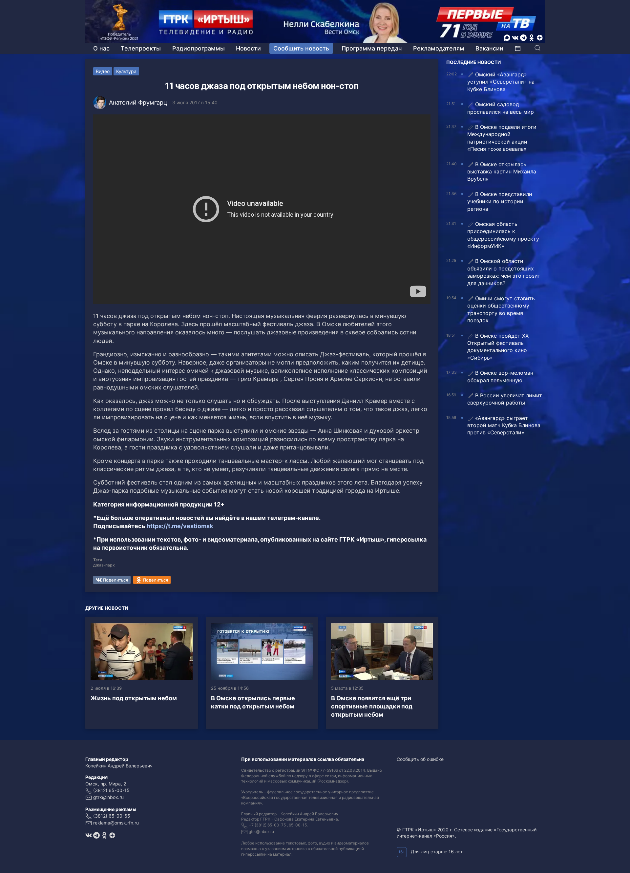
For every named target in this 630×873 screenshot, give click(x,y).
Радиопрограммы (198, 48)
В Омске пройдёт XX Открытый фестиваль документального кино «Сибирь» (498, 346)
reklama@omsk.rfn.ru (116, 822)
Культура (126, 71)
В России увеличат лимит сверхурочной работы (504, 399)
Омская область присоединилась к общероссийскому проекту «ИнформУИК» (503, 235)
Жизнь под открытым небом (134, 698)
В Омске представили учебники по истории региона (499, 201)
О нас (101, 48)
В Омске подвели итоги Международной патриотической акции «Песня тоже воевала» (501, 138)
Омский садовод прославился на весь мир (500, 108)
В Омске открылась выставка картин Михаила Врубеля (501, 171)
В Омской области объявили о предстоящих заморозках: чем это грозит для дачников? (503, 272)
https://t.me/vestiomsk (180, 526)
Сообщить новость (301, 48)
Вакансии (489, 48)
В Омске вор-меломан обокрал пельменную (500, 376)
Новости (248, 48)
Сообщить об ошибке (420, 759)
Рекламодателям (438, 48)
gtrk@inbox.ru (108, 797)
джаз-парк (104, 565)
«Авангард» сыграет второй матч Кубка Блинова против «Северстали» (503, 425)
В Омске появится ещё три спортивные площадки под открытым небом (371, 706)
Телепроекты (141, 48)
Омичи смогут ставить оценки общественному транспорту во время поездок (501, 309)
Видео (103, 71)
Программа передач (372, 48)
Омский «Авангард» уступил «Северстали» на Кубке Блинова (501, 81)
